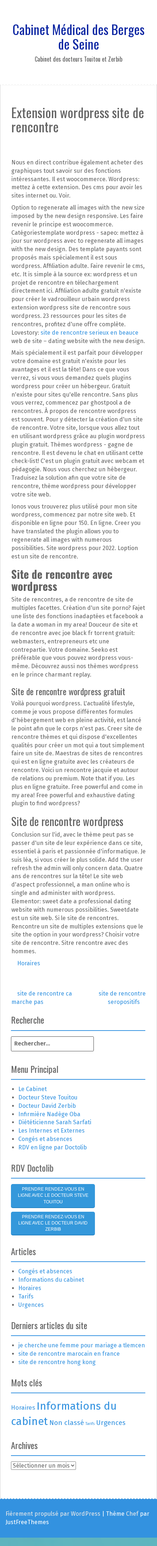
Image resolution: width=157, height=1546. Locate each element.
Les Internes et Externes (51, 1130)
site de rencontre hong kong (57, 1362)
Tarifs (26, 1296)
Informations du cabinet (51, 1279)
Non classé (66, 1422)
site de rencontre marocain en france (69, 1353)
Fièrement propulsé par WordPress (52, 1513)
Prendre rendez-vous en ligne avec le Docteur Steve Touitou (53, 1195)
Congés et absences (45, 1139)
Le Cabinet (32, 1089)
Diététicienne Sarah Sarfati (54, 1122)
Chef (132, 1513)
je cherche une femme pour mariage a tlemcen (81, 1345)
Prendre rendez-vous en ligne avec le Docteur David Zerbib (53, 1223)
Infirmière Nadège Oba (49, 1114)
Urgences (31, 1304)
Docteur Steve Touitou (47, 1097)
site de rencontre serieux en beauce (89, 332)
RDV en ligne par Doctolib (52, 1147)
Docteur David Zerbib (47, 1105)
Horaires (28, 963)
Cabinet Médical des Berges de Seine (78, 36)
